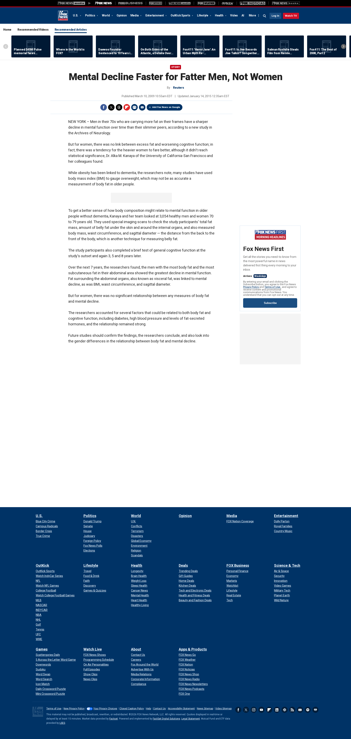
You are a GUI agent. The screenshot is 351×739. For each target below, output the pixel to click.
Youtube (261, 710)
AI (243, 15)
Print (134, 107)
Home (7, 29)
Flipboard (127, 107)
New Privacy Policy (74, 708)
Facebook (103, 107)
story (175, 67)
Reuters (178, 87)
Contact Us (159, 708)
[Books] (286, 3)
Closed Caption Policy (131, 708)
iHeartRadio (315, 710)
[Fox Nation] (155, 3)
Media (134, 15)
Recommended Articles (71, 29)
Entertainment (155, 15)
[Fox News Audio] (180, 3)
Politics (90, 15)
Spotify (308, 710)
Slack (285, 710)
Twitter (111, 107)
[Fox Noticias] (252, 3)
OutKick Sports (181, 15)
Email (142, 107)
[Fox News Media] (103, 3)
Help (148, 708)
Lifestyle (203, 15)
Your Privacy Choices (105, 708)
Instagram (254, 710)
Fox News (63, 15)
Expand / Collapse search (265, 16)
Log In (275, 15)
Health (219, 15)
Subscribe (270, 302)
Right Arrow (343, 46)
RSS (292, 710)
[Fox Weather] (206, 3)
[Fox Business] (130, 3)
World (106, 15)
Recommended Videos (33, 29)
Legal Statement (190, 718)
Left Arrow (5, 46)
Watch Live (92, 649)
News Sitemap (205, 708)
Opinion (122, 15)
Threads (119, 107)
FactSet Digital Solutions (166, 718)
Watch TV (291, 15)
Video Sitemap (223, 708)
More (252, 15)
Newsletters (300, 710)
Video (234, 15)
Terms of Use (272, 286)
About (136, 649)
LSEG (62, 723)
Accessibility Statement (181, 708)
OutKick (42, 565)
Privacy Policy (251, 286)
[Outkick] (227, 3)
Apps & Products (193, 649)
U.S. (76, 15)
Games (42, 649)
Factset (113, 718)
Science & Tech (287, 565)
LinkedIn (277, 710)
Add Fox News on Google (166, 107)
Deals (183, 565)
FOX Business (237, 565)
